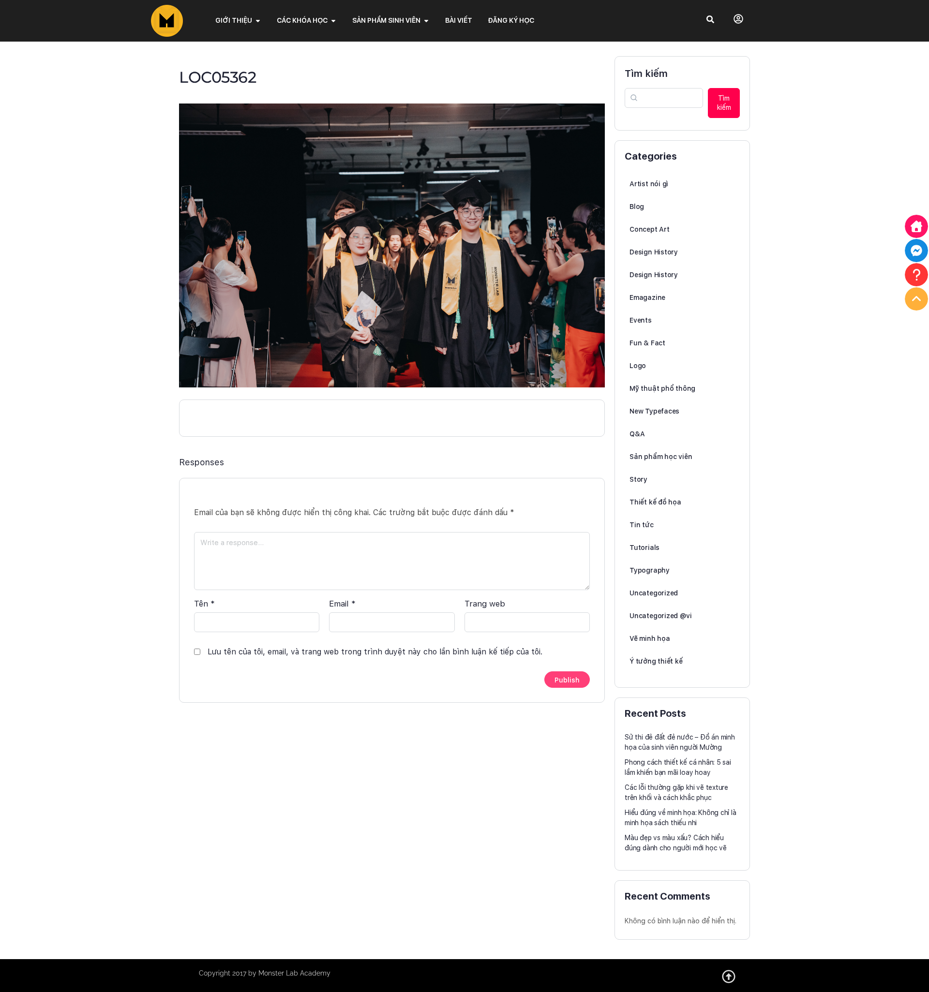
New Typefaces (654, 411)
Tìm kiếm (646, 73)
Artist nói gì (648, 184)
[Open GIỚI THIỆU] (258, 20)
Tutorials (644, 547)
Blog (636, 206)
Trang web (484, 603)
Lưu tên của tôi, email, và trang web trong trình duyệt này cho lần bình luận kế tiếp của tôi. (375, 651)
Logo (637, 366)
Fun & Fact (647, 343)
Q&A (636, 434)
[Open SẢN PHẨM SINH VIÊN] (426, 20)
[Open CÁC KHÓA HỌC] (333, 20)
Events (640, 320)
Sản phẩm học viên (660, 456)
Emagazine (647, 297)
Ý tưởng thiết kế (656, 661)
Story (638, 479)
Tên (204, 603)
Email (342, 603)
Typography (649, 570)
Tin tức (641, 525)
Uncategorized (653, 593)
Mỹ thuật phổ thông (662, 388)
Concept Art (649, 229)
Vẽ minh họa (649, 638)
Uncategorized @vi (660, 616)
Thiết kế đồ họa (655, 502)
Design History (653, 252)
